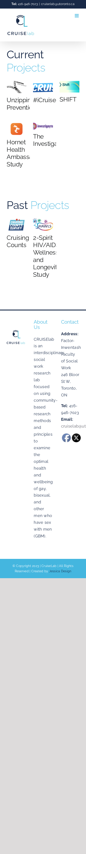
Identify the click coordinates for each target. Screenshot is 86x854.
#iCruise (44, 100)
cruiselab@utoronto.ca (58, 4)
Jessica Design (60, 571)
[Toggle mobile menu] (77, 15)
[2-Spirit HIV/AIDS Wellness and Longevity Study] (43, 224)
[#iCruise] (43, 87)
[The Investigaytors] (43, 126)
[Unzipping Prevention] (16, 87)
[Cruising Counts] (16, 224)
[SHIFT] (69, 87)
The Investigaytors (52, 140)
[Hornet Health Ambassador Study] (16, 129)
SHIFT (68, 99)
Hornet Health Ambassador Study (24, 153)
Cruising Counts (18, 241)
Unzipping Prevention (21, 103)
